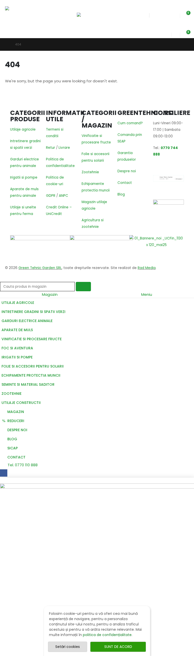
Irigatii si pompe (23, 177)
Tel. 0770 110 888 (22, 465)
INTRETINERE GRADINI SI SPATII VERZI (33, 311)
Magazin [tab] (50, 294)
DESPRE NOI (17, 429)
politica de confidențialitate (107, 634)
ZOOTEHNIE (11, 393)
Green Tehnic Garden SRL (40, 267)
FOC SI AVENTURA (17, 348)
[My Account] (167, 33)
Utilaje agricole (23, 129)
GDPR (50, 195)
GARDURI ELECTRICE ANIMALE (27, 320)
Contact (124, 182)
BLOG (12, 439)
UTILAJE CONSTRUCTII (21, 402)
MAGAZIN (15, 411)
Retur (50, 147)
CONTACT (16, 457)
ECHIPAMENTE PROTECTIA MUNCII (31, 375)
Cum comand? (130, 123)
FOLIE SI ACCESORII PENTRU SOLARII (33, 366)
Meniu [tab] (146, 294)
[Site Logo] (21, 15)
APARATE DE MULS (17, 329)
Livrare (64, 147)
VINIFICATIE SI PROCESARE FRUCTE (32, 339)
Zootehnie (90, 172)
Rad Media (147, 267)
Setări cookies (67, 646)
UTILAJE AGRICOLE (18, 302)
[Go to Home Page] (6, 44)
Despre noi (126, 171)
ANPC (63, 195)
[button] (81, 6)
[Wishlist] (176, 14)
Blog (121, 194)
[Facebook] (3, 473)
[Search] (83, 286)
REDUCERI (15, 420)
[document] (97, 567)
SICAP (12, 448)
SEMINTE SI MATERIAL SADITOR (28, 384)
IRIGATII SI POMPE (17, 357)
